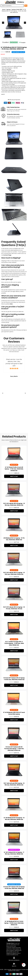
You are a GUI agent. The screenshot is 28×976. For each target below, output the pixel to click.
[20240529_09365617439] (14, 138)
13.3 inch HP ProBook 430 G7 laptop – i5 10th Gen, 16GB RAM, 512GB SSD (14, 678)
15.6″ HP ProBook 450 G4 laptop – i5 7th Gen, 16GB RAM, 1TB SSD (14, 608)
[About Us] (14, 964)
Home (3, 9)
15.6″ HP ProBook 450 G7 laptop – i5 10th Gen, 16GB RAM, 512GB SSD (14, 573)
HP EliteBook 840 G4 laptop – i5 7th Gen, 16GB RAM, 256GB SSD (14, 539)
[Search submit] (25, 5)
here (11, 304)
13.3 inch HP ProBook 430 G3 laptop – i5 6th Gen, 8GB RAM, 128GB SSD (14, 887)
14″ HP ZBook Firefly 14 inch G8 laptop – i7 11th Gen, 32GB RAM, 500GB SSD (14, 468)
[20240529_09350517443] (14, 185)
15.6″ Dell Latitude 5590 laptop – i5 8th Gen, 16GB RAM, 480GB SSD (14, 784)
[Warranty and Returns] (14, 958)
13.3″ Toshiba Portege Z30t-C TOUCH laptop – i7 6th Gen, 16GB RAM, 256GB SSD (14, 643)
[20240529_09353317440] (14, 215)
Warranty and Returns (14, 960)
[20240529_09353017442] (14, 200)
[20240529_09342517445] (14, 154)
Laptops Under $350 (17, 9)
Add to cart (14, 476)
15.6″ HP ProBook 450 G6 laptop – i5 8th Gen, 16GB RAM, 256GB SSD (14, 504)
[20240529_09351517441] (14, 229)
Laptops (8, 9)
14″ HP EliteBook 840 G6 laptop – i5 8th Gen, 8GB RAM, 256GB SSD (14, 818)
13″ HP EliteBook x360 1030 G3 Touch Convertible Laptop (14, 713)
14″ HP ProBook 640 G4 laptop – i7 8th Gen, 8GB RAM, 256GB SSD (14, 853)
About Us (14, 966)
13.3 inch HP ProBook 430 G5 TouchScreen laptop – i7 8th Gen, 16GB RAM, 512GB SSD (14, 748)
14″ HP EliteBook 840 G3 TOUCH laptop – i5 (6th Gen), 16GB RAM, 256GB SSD (14, 923)
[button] (20, 2)
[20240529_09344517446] (14, 169)
